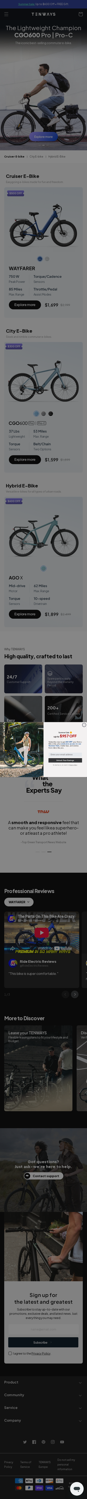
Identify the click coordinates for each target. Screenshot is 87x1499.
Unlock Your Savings (65, 760)
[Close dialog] (84, 725)
